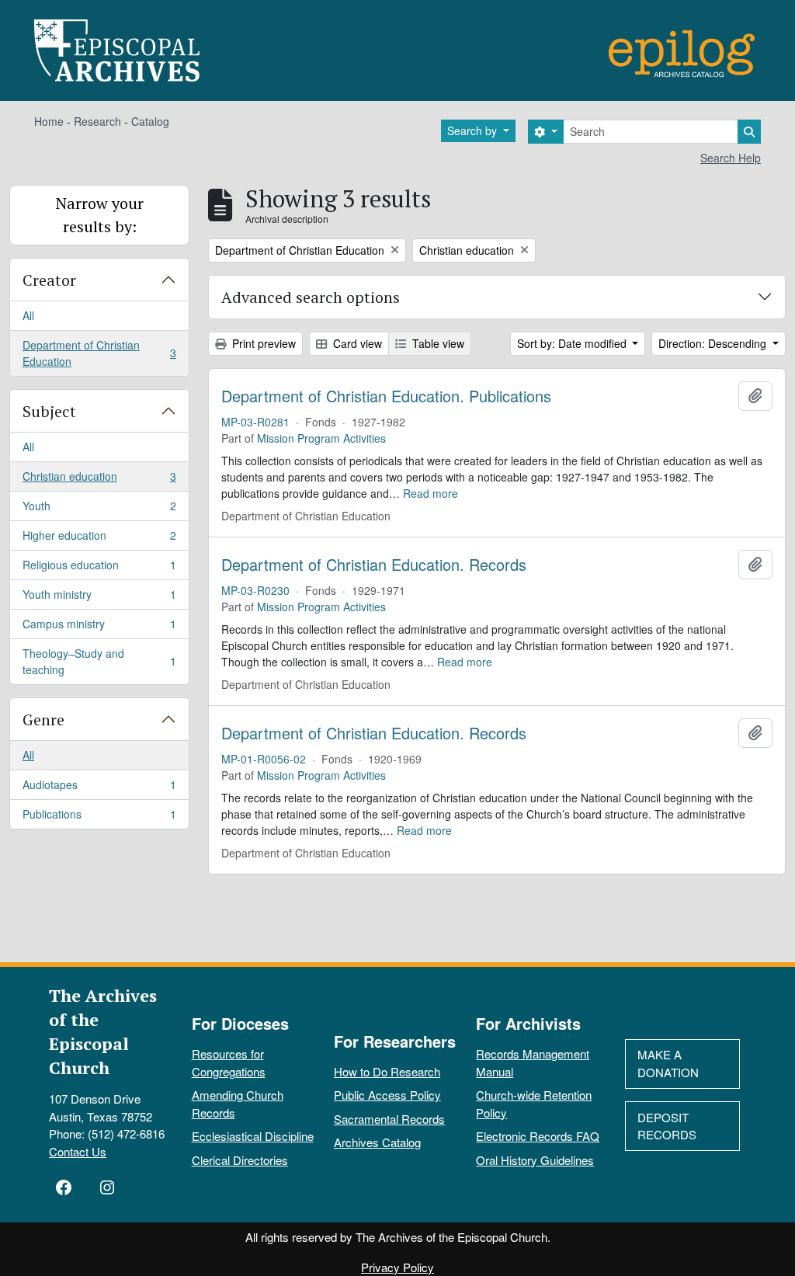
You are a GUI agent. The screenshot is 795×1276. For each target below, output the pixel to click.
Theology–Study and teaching (99, 661)
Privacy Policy (397, 1267)
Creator (49, 279)
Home (49, 121)
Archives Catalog (377, 1142)
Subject (49, 411)
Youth (99, 509)
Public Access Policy (387, 1095)
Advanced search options (310, 297)
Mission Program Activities (321, 438)
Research (97, 121)
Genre (43, 719)
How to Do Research (387, 1071)
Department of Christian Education (99, 353)
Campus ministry (99, 627)
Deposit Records (666, 1126)
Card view (356, 343)
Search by (473, 130)
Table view (436, 343)
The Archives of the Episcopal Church (103, 1031)
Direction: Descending (713, 343)
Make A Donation (668, 1063)
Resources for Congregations (229, 1062)
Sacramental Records (389, 1119)
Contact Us (77, 1151)
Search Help (730, 157)
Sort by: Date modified (573, 343)
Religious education (99, 568)
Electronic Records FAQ (537, 1136)
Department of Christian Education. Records (373, 564)
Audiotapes (99, 788)
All (28, 315)
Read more (430, 493)
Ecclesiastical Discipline (253, 1136)
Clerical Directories (240, 1160)
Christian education (99, 480)
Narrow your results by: (100, 215)
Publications (99, 817)
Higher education (99, 539)
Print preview (262, 343)
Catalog (150, 121)
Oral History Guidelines (535, 1160)
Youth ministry (99, 598)
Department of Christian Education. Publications (386, 396)
